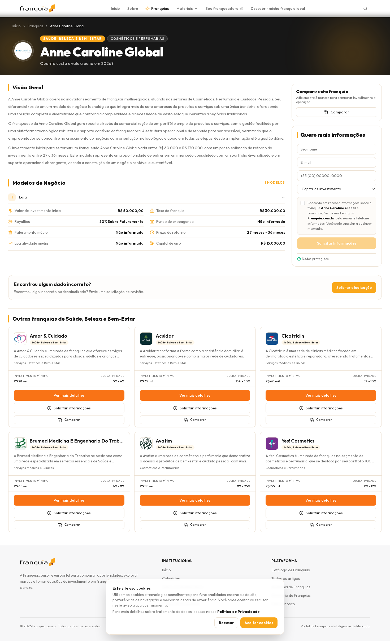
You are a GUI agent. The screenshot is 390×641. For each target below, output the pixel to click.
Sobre (132, 8)
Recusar (226, 622)
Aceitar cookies (259, 622)
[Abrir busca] (365, 8)
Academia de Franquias (290, 587)
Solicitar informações (72, 408)
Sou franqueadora (222, 8)
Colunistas (171, 578)
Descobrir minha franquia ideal (278, 8)
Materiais (184, 8)
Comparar (340, 112)
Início (115, 8)
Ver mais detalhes (69, 395)
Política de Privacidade (238, 611)
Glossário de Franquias (291, 595)
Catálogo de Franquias (290, 570)
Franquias (160, 8)
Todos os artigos (285, 578)
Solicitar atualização (354, 287)
